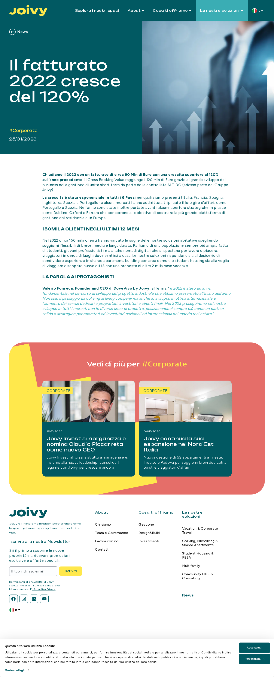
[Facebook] (13, 599)
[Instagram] (23, 599)
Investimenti (148, 541)
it (259, 10)
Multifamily (191, 566)
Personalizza (253, 658)
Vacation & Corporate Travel (200, 530)
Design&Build (149, 533)
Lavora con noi (107, 541)
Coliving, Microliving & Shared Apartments (200, 543)
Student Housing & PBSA (198, 555)
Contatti (102, 549)
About (134, 11)
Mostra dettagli (15, 670)
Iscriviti (70, 571)
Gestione (146, 524)
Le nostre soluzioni (220, 11)
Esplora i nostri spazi (97, 11)
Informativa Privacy (43, 589)
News (22, 31)
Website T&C (28, 585)
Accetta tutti (254, 647)
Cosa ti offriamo (170, 11)
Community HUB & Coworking (197, 576)
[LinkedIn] (34, 599)
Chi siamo (103, 524)
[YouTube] (44, 599)
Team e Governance (111, 533)
